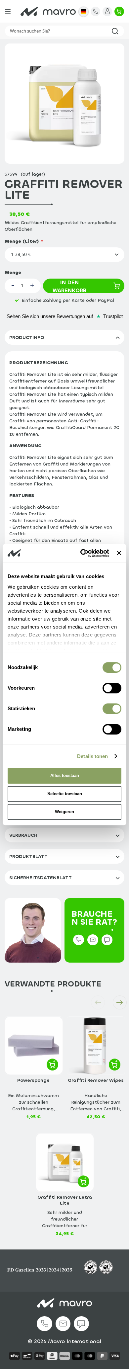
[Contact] (95, 11)
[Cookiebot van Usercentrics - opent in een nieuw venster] (82, 553)
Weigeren (64, 811)
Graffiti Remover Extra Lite (64, 1200)
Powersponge (33, 1080)
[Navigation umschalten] (8, 11)
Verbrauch (23, 835)
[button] (83, 11)
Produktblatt (28, 856)
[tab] (64, 337)
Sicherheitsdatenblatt (40, 878)
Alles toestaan (64, 775)
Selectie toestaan (64, 793)
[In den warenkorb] (52, 1064)
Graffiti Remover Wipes (96, 1080)
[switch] (112, 689)
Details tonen (92, 756)
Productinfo (26, 337)
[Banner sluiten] (119, 553)
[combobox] (64, 31)
